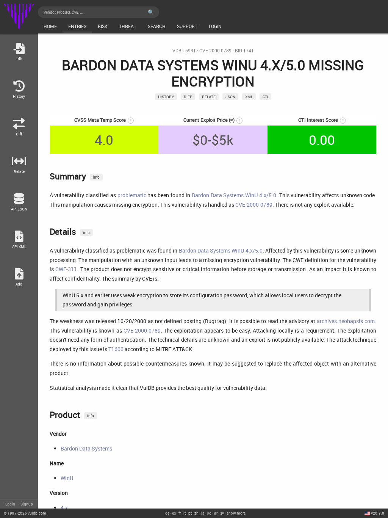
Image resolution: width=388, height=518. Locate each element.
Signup (26, 504)
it (184, 513)
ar (215, 513)
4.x (64, 507)
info (96, 177)
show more (236, 513)
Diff (188, 96)
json (230, 96)
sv (222, 513)
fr (179, 513)
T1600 (116, 349)
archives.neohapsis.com (346, 321)
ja (203, 513)
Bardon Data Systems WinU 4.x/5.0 (234, 195)
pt (190, 513)
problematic (131, 195)
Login (10, 504)
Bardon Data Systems (86, 448)
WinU (67, 478)
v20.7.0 (377, 513)
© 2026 (25, 513)
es (174, 513)
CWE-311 (66, 269)
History (166, 96)
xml (249, 96)
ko (209, 513)
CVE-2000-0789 (215, 50)
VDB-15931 (184, 50)
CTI (265, 96)
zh (196, 513)
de (167, 513)
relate (209, 96)
